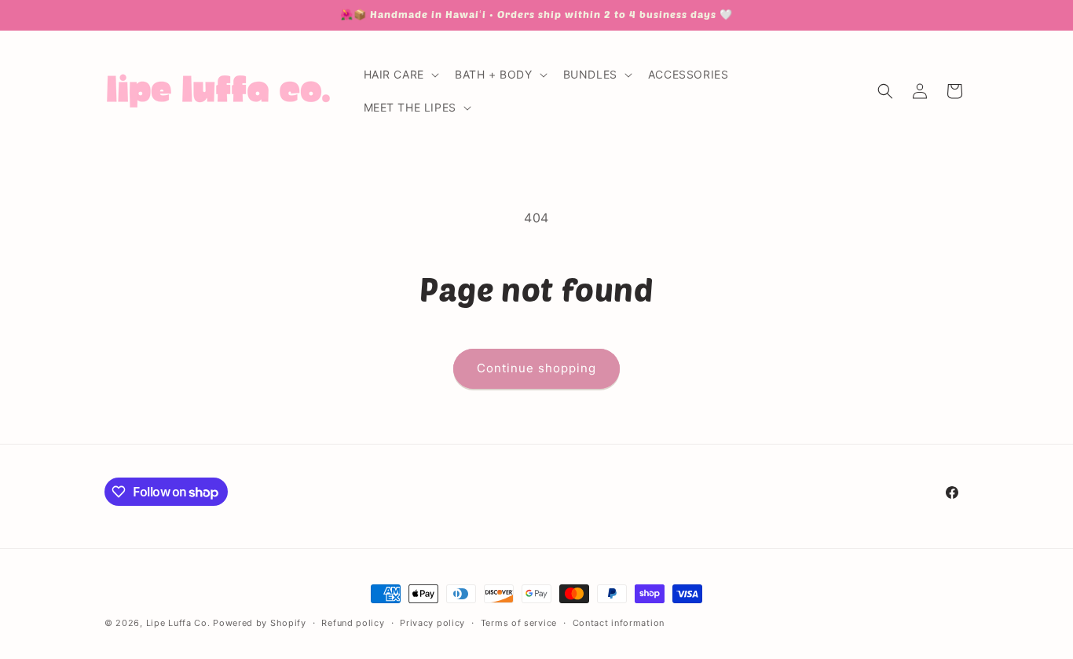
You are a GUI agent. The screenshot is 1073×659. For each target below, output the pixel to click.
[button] (399, 74)
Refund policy (352, 622)
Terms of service (519, 622)
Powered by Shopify (259, 622)
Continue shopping (536, 368)
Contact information (619, 622)
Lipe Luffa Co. (178, 622)
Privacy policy (432, 622)
